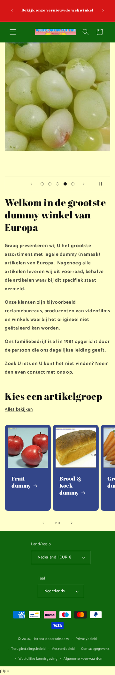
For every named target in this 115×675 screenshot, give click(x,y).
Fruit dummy (21, 482)
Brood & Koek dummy (70, 485)
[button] (13, 32)
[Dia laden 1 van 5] (42, 184)
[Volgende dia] (84, 184)
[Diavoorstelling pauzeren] (103, 184)
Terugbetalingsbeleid (28, 649)
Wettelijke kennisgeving (38, 659)
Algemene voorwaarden (83, 659)
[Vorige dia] (31, 184)
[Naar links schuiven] (43, 523)
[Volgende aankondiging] (103, 11)
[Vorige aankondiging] (12, 11)
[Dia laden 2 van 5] (50, 184)
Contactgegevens (95, 649)
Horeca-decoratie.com (51, 639)
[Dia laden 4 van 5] (65, 184)
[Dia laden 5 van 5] (73, 184)
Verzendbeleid (63, 649)
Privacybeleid (86, 639)
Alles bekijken (19, 409)
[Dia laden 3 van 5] (57, 184)
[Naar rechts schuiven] (72, 523)
